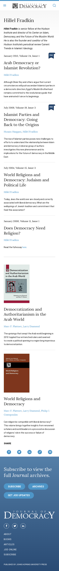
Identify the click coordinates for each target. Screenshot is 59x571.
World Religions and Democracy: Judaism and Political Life (26, 180)
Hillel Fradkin (11, 75)
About (8, 534)
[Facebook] (6, 526)
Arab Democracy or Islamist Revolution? (22, 65)
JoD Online (10, 549)
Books (7, 539)
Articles (9, 544)
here (24, 247)
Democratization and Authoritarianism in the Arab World (25, 314)
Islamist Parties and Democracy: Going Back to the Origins (21, 119)
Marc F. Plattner (13, 326)
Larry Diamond (31, 326)
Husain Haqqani (12, 131)
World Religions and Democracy (22, 401)
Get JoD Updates (19, 495)
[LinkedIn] (23, 526)
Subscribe (14, 486)
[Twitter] (14, 526)
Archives (38, 486)
